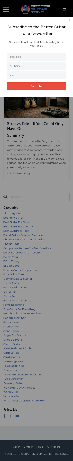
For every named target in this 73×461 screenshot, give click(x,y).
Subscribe (36, 86)
